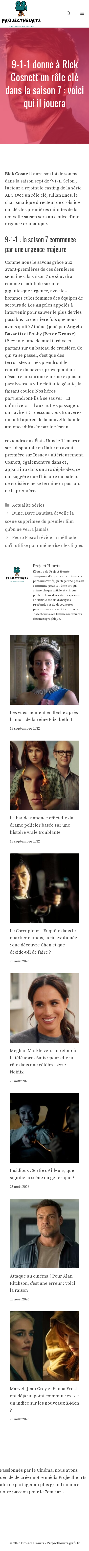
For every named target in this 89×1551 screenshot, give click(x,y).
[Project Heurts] (21, 13)
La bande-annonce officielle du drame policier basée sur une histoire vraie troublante (41, 825)
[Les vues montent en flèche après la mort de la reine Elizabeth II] (44, 701)
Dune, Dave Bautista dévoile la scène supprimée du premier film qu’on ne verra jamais (39, 521)
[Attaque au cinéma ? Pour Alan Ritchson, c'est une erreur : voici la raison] (44, 1264)
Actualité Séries (28, 505)
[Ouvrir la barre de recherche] (68, 13)
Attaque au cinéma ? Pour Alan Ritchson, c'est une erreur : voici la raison (42, 1283)
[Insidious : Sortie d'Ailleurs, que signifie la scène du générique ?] (44, 1159)
